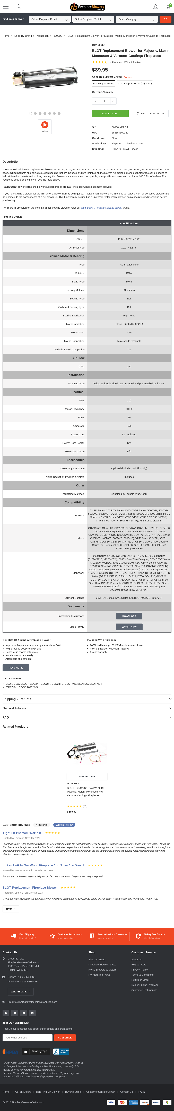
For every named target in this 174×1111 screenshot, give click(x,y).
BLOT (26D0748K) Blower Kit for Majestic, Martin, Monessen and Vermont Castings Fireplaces (85, 791)
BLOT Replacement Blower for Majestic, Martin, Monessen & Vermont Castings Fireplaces (119, 35)
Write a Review (132, 62)
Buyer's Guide (73, 1091)
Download (129, 616)
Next (9, 909)
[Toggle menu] (5, 6)
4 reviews (116, 62)
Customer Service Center (100, 1091)
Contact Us (126, 1091)
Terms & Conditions (142, 974)
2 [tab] (35, 113)
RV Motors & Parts (99, 974)
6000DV (58, 35)
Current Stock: (102, 92)
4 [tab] (45, 113)
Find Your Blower (13, 19)
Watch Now (129, 627)
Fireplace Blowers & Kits (102, 964)
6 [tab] (54, 113)
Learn (141, 1091)
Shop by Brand (23, 35)
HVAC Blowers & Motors (102, 969)
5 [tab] (49, 113)
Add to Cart (87, 776)
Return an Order (140, 979)
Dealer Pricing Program (144, 984)
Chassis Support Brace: (112, 76)
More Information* (27, 938)
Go (165, 19)
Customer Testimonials (144, 990)
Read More (16, 667)
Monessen (43, 35)
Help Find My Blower (48, 1091)
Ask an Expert (23, 1091)
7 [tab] (59, 113)
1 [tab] (30, 113)
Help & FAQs (138, 964)
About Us (136, 959)
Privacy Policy (139, 969)
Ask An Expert (20, 991)
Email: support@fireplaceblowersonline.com (32, 1001)
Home (6, 35)
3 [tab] (40, 113)
